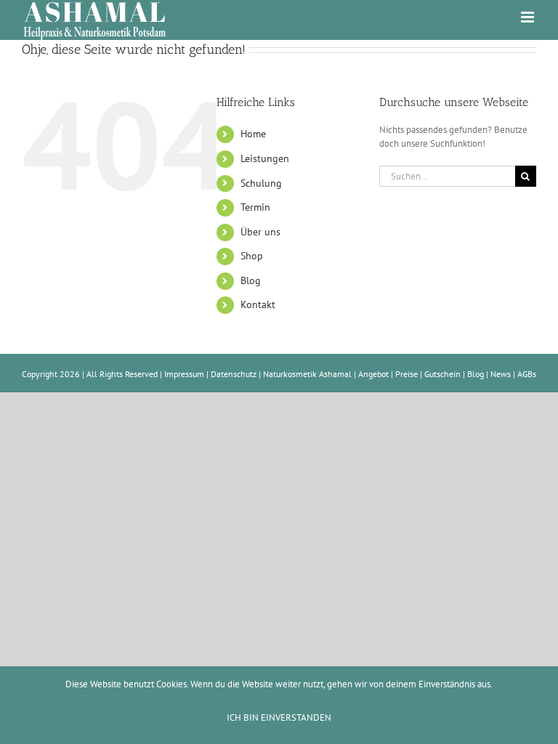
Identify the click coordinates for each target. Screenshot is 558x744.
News (500, 373)
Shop (251, 255)
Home (253, 133)
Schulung (261, 183)
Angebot (373, 373)
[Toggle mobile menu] (528, 17)
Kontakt (257, 304)
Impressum (184, 373)
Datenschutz (233, 373)
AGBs (526, 373)
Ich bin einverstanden (279, 717)
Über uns (260, 231)
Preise (406, 373)
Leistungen (264, 158)
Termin (255, 207)
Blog (250, 280)
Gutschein (442, 373)
